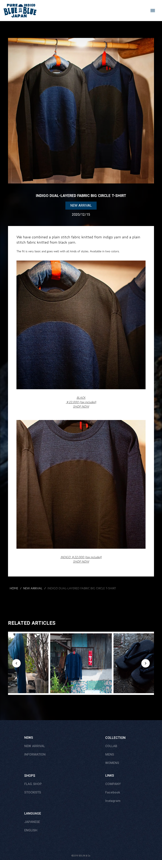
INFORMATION (35, 754)
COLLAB (111, 746)
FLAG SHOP (33, 784)
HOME (14, 588)
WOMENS (112, 763)
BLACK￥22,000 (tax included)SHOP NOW (81, 402)
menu (153, 10)
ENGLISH (30, 830)
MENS (109, 754)
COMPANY (113, 784)
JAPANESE (32, 822)
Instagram (112, 801)
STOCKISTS (32, 792)
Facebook (112, 792)
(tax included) (81, 559)
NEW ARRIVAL (32, 588)
